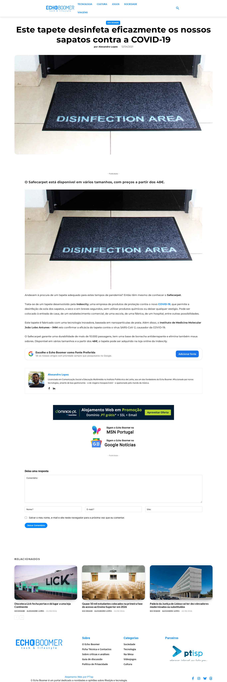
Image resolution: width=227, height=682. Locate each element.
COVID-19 (164, 304)
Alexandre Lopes (108, 46)
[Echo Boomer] (60, 8)
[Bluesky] (205, 678)
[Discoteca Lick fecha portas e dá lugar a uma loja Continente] (45, 582)
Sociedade (113, 22)
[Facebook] (49, 387)
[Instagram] (199, 678)
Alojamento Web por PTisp (79, 676)
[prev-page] (16, 617)
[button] (178, 8)
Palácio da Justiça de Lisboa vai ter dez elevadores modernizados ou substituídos (179, 605)
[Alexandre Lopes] (36, 381)
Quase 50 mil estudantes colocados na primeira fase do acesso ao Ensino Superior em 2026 (112, 605)
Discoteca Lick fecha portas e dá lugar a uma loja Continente (42, 605)
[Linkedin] (54, 387)
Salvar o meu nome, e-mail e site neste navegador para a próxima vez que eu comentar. (77, 517)
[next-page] (22, 617)
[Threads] (211, 678)
